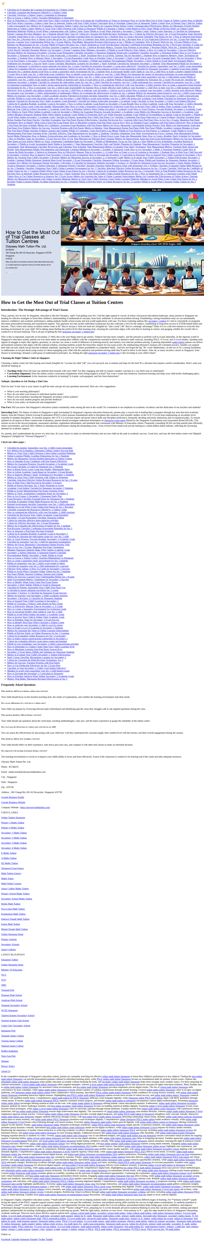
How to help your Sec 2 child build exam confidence (40, 74)
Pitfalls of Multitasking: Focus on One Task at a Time (121, 141)
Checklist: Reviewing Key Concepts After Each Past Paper (126, 120)
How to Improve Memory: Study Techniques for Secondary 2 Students (40, 474)
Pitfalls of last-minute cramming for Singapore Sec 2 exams (143, 79)
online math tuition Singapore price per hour (169, 1154)
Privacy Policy (8, 1066)
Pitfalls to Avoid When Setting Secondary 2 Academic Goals (35, 614)
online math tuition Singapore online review (145, 1146)
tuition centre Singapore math (27, 1218)
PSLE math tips (25, 1226)
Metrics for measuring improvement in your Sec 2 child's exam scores (168, 93)
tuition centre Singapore (112, 1226)
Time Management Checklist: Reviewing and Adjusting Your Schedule (53, 147)
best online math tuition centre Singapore (65, 1127)
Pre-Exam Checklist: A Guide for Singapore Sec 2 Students (35, 466)
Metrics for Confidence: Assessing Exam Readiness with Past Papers (69, 125)
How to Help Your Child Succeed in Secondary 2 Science (34, 483)
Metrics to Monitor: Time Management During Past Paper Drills (115, 128)
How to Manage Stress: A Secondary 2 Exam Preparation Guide (58, 58)
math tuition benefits (90, 1226)
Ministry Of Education (11, 970)
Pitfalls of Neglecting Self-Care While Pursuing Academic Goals (108, 114)
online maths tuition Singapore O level (184, 1111)
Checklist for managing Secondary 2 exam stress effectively (108, 66)
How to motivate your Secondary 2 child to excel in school (104, 90)
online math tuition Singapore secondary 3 (163, 1186)
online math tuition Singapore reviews (175, 1130)
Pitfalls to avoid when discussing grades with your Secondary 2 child (48, 98)
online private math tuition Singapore (44, 1138)
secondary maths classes (179, 1216)
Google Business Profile (12, 797)
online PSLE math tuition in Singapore (136, 1114)
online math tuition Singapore (116, 1076)
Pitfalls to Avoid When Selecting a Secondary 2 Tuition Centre (119, 31)
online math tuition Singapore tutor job (84, 1189)
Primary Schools (9, 939)
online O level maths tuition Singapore (167, 1106)
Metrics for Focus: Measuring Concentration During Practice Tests (134, 125)
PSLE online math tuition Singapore (114, 1079)
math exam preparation (94, 1224)
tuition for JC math (83, 1216)
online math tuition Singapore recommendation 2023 (66, 1146)
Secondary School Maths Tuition (16, 899)
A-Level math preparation (20, 1216)
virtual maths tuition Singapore (121, 1111)
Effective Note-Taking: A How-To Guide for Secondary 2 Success (155, 50)
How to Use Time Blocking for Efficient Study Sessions (88, 138)
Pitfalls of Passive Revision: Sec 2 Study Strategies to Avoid (77, 44)
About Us (5, 1071)
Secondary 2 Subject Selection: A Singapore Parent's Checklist (55, 165)
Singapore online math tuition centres (32, 1092)
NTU (3, 980)
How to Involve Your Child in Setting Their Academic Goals (158, 106)
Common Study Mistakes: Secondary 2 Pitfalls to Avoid (97, 50)
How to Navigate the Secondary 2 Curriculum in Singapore (117, 155)
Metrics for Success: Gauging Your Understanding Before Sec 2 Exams (40, 577)
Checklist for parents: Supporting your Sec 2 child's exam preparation (169, 66)
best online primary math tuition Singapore (120, 1143)
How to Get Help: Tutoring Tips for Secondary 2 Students (124, 55)
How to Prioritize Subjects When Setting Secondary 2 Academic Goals (99, 109)
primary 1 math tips (176, 1226)
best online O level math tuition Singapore (85, 1165)
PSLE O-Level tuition (72, 1221)
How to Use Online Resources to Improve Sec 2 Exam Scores (43, 176)
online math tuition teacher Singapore (177, 1133)
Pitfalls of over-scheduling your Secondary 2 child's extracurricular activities (43, 644)
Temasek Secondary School (14, 1005)
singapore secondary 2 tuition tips (78, 331)
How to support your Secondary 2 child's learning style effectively (163, 90)
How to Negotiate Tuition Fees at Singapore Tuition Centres (137, 23)
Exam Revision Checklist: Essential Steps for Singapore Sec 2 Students (84, 36)
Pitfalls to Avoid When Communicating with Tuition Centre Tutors (58, 31)
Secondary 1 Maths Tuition (14, 833)
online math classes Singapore (93, 1170)
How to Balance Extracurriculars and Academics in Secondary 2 (62, 136)
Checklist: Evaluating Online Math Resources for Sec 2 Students (37, 501)
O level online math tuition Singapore (39, 1084)
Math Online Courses (11, 883)
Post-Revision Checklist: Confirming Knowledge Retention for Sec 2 (138, 44)
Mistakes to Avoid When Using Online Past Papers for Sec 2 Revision (40, 507)
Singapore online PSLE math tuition (145, 1098)
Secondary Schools (10, 944)
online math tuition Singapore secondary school (156, 1149)
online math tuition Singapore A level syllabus (22, 1189)
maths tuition (178, 342)
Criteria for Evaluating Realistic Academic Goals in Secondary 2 (37, 104)
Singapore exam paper (115, 420)
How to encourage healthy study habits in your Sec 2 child (133, 71)
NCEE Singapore (9, 1010)
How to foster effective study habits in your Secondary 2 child (123, 87)
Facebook (5, 1239)
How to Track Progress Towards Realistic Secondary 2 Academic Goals (167, 109)
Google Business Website (13, 802)
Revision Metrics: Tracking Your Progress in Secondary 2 (124, 47)
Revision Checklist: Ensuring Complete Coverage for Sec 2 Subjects (64, 47)
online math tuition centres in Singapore (57, 1167)
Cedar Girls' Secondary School (15, 1025)
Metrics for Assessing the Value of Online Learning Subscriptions (104, 176)
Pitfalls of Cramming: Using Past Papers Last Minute (93, 130)
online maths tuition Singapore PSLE (117, 1130)
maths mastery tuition (32, 1224)
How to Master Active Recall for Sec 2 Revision (54, 39)
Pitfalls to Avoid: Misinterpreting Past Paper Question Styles (35, 491)
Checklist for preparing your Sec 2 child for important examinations (39, 542)
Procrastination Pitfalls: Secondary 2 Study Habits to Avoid (139, 61)
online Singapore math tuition (98, 1122)
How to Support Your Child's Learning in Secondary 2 (171, 155)
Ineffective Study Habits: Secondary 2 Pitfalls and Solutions (83, 61)
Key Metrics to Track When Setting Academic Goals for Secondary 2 (39, 112)
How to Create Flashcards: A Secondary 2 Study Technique (69, 55)
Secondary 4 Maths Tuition (14, 848)
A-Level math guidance (68, 1226)
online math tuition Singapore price (120, 1138)
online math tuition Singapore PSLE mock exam (88, 1186)
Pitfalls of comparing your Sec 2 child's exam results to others (36, 563)
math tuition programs (115, 1221)
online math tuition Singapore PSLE (42, 1100)
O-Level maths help (76, 1218)
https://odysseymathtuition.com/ (35, 807)
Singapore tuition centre (50, 1221)
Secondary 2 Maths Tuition (14, 838)
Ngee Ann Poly (8, 1056)
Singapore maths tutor (119, 1218)
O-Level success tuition (45, 1226)
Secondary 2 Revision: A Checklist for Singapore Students (77, 163)
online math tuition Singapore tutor (82, 1149)
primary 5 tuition (69, 1229)
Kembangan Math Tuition (13, 914)
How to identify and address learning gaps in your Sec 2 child (47, 90)
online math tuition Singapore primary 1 (30, 1186)
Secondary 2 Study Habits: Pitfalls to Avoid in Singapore (34, 585)
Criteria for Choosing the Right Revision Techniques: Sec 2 (107, 34)
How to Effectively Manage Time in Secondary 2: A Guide (85, 152)
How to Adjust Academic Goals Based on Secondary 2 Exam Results (101, 104)
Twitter (41, 1239)
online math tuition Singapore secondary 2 (137, 1181)
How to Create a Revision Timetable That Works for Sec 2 (146, 36)
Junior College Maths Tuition (15, 888)
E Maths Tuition (8, 853)
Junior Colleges (8, 949)
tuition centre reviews (53, 1224)
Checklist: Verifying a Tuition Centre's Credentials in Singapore (37, 15)
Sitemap (5, 1061)
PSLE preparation (121, 1229)
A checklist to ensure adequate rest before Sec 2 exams (54, 66)
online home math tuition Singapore (122, 1133)
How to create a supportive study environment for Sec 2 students (74, 71)
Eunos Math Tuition (10, 924)
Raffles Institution (9, 1051)
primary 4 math (53, 1229)
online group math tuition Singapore (39, 1133)
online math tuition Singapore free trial (116, 1176)
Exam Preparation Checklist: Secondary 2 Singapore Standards (86, 52)
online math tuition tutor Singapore (130, 1141)
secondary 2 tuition (157, 321)
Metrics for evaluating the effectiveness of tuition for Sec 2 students (103, 93)
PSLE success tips (155, 1229)
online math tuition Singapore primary (48, 1143)
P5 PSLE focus (138, 1229)
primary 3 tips (38, 1229)
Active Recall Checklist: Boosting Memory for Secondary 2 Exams (38, 50)
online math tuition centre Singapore (159, 1108)
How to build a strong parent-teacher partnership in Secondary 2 (63, 85)
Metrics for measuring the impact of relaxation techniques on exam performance (158, 74)
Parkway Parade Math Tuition (15, 919)
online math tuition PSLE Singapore (52, 1119)
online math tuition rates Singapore (71, 1135)
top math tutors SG (73, 1224)
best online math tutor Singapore (44, 1176)
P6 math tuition (172, 1229)
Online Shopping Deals (12, 934)
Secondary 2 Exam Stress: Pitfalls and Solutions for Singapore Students (153, 160)
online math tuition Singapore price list (19, 1149)
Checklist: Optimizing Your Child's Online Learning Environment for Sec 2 (60, 168)
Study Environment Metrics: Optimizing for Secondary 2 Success (38, 579)
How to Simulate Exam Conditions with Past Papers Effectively (156, 122)
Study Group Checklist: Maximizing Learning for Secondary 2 (71, 63)
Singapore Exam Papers (12, 868)
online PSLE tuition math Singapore (109, 1124)
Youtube (34, 1239)
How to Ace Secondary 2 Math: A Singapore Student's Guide (159, 149)
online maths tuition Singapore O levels (56, 1090)
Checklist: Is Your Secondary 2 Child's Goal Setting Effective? (166, 101)
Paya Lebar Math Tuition (13, 909)
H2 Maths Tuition (9, 863)
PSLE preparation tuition (54, 1218)
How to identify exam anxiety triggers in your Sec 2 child (93, 74)
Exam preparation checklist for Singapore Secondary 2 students (149, 69)
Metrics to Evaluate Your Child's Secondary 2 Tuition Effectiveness (155, 157)
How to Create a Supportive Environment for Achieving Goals (99, 106)
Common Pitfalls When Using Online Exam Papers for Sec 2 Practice (62, 171)
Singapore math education (189, 1221)
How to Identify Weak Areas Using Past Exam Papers (44, 122)
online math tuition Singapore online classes (76, 1162)
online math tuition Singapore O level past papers (157, 1189)
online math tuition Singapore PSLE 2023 (125, 1151)
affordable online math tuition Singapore (20, 1081)
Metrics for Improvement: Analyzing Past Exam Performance (144, 138)
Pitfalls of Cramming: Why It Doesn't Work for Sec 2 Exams (153, 42)
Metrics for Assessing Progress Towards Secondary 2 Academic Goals (106, 112)
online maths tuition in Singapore (86, 1103)
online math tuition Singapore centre (183, 1124)
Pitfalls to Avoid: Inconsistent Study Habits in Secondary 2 (47, 144)
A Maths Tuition (9, 858)
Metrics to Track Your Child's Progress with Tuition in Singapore (65, 28)
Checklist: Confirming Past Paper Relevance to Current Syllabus (144, 117)
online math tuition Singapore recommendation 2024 (92, 1154)
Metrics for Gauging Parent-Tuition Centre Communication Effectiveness (127, 26)
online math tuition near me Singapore (138, 1135)
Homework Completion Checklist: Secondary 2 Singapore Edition (147, 52)
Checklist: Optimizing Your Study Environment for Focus (137, 133)
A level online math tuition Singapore (107, 1084)
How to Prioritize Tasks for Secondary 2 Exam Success (35, 138)
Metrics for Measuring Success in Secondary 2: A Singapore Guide (91, 157)
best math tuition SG (134, 1226)
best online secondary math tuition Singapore (72, 1106)
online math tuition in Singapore (121, 1100)
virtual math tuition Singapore (174, 1087)
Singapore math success (117, 1224)
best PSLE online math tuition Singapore (86, 1095)
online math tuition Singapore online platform (104, 1157)
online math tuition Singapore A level (139, 1127)
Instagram (24, 1239)
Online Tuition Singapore (13, 817)
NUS (3, 975)
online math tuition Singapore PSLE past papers (166, 1157)
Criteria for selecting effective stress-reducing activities (93, 69)
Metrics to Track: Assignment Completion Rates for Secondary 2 (64, 141)
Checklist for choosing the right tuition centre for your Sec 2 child (69, 82)
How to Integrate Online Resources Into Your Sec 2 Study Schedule (48, 173)
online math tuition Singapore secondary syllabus (123, 1192)
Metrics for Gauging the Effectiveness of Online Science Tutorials (167, 176)
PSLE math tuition (103, 1229)
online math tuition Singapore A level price (118, 1178)
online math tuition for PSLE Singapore (70, 1098)
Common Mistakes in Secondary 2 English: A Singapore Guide (100, 149)
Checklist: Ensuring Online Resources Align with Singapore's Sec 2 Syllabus (122, 165)
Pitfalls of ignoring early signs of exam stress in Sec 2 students (85, 79)
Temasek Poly (7, 990)
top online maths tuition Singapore (32, 1111)
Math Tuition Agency (11, 873)
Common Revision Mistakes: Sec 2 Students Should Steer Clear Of (46, 34)
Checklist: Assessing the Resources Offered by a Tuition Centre (37, 12)
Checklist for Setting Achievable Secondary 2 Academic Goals (107, 101)
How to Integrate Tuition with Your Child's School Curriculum (78, 23)
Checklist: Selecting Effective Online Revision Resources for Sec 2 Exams (131, 168)
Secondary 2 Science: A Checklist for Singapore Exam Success (135, 163)
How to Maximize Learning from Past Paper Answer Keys (97, 122)
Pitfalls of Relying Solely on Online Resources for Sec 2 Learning (110, 181)
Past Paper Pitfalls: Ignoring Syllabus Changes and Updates (40, 130)
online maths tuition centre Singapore (62, 1114)
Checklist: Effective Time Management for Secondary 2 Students (78, 133)
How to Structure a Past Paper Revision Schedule (30, 531)
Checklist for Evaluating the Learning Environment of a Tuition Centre (40, 10)
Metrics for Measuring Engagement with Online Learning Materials (39, 179)
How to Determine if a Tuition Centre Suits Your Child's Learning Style (41, 20)
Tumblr (49, 1239)
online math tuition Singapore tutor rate (35, 1157)
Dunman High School (11, 995)
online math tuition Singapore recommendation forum (64, 1194)
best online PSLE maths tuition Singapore (102, 1116)
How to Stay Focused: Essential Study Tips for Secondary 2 (168, 58)
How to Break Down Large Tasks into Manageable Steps (120, 136)
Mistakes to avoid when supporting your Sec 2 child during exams (155, 77)
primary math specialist (159, 1224)
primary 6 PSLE (85, 1229)
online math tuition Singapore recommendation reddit (147, 1184)
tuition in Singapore (183, 1218)
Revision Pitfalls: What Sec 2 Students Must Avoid (175, 47)
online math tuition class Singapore (17, 1116)
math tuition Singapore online (45, 1124)
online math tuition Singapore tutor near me (125, 1194)
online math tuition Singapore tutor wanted (110, 1159)
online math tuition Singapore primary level (171, 1173)
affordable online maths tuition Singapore (24, 1170)
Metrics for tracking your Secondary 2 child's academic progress (37, 95)
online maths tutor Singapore (154, 1170)
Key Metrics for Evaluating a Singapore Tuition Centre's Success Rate (59, 26)
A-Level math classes (94, 1221)
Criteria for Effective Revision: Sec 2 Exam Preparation (161, 34)
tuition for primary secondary (161, 1221)
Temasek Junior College (12, 1036)
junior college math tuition (139, 1213)
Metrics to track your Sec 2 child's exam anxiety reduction (96, 77)
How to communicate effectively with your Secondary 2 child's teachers (128, 85)
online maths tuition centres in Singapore (159, 1122)
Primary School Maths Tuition (15, 893)
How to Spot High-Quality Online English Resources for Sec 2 (110, 173)
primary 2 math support (19, 1229)
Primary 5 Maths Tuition (12, 822)
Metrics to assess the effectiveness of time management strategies (37, 77)
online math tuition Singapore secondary (178, 1103)
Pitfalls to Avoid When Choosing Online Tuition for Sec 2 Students (38, 571)
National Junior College (12, 1046)
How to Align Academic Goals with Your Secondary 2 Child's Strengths (168, 104)
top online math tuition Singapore (92, 1087)
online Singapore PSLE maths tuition (137, 1119)
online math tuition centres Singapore (21, 1087)
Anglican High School (11, 1000)
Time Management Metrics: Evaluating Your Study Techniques (116, 147)
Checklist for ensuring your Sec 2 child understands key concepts (131, 82)
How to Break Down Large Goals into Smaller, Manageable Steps (38, 106)
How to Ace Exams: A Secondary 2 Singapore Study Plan (34, 496)
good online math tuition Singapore (59, 1141)
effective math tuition (137, 1221)
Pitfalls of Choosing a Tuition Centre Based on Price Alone (124, 28)
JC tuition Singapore (10, 1224)
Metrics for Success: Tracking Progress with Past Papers (57, 128)
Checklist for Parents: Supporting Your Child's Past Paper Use (85, 117)
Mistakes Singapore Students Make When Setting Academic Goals (45, 114)
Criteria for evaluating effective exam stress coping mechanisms (37, 69)
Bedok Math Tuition (10, 904)
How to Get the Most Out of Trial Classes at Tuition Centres (159, 20)
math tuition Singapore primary (167, 1213)
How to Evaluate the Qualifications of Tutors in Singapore (102, 20)
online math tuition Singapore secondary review (177, 1176)
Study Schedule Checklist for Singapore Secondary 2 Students (131, 63)
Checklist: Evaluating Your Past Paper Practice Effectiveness (69, 120)
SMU (3, 985)
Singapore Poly (8, 1030)
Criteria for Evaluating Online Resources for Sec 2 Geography (125, 171)
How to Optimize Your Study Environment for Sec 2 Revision (107, 39)
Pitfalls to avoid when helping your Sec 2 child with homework (111, 98)
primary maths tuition (132, 1216)
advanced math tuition (97, 1218)
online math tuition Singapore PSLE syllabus (53, 1181)
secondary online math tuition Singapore (121, 1081)
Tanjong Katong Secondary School (17, 1015)
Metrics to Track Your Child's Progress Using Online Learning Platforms (105, 179)
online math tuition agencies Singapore (184, 1116)
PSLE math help (41, 1216)
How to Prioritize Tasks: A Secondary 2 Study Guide (114, 58)
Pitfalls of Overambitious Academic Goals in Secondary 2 (166, 114)
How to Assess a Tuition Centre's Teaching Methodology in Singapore (40, 18)
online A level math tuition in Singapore (166, 1165)
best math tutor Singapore (155, 1216)
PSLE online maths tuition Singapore (113, 1092)
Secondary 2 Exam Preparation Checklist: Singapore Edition (90, 160)
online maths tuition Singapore (161, 1090)
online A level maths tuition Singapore (51, 1108)
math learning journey (155, 1226)
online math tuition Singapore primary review (22, 1192)
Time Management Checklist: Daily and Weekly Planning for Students (108, 144)
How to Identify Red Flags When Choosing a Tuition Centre (35, 622)
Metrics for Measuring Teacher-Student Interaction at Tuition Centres (39, 458)
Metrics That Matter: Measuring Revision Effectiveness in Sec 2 (94, 42)
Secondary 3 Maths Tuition (14, 843)
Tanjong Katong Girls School (15, 1020)
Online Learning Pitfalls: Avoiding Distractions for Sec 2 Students (47, 181)
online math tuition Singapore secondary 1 (33, 1159)
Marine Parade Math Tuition (14, 929)
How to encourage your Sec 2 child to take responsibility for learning (61, 87)
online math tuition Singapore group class (75, 1184)
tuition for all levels (138, 1224)
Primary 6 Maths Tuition (12, 827)
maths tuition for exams (162, 1218)
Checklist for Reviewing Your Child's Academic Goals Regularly (46, 101)
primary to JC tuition (140, 1218)
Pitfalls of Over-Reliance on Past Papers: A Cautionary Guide (148, 130)
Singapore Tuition (9, 959)
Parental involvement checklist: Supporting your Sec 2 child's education (101, 95)
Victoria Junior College (12, 1041)
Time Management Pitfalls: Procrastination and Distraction (42, 149)
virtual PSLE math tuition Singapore (134, 1162)
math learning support (27, 1221)
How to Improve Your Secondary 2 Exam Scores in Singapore (59, 155)
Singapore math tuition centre (107, 1216)
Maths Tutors (7, 878)
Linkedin (15, 1239)
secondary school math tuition (111, 1213)
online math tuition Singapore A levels (52, 1151)
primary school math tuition (83, 1213)
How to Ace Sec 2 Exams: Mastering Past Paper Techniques (35, 547)
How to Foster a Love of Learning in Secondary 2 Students (142, 152)
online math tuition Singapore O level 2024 (53, 1178)
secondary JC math (181, 1224)
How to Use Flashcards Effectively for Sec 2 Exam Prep (163, 39)
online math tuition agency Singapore (172, 1095)
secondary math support (61, 1216)
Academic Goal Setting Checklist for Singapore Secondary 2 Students (40, 488)
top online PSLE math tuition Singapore (142, 1167)
